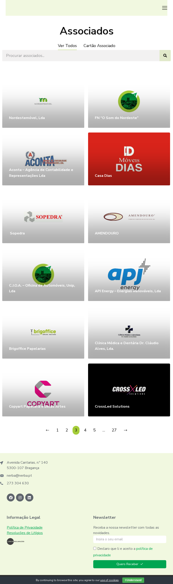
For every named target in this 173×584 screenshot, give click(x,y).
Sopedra (17, 233)
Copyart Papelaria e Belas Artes (37, 406)
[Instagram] (20, 497)
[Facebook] (11, 497)
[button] (164, 8)
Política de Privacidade (25, 527)
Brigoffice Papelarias (27, 348)
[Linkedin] (29, 497)
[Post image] (43, 101)
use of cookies (109, 580)
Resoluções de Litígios (25, 532)
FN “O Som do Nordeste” (117, 117)
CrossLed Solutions (112, 406)
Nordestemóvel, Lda (27, 117)
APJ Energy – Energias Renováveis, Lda (128, 291)
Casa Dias (103, 175)
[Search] (165, 55)
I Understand (133, 580)
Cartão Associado (99, 45)
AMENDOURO (107, 233)
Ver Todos (67, 45)
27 (114, 430)
